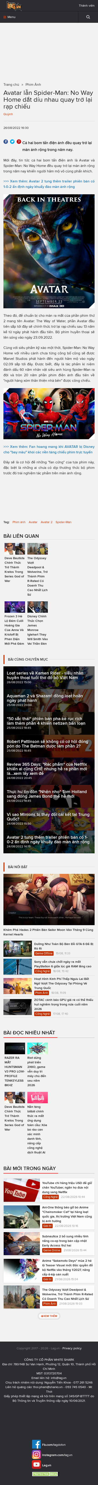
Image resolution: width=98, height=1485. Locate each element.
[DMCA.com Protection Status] (46, 1474)
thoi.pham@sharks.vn (48, 1387)
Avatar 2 (46, 522)
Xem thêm (50, 1315)
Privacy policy (72, 1348)
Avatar (33, 522)
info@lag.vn (59, 1378)
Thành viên (87, 5)
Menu (11, 17)
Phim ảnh (19, 522)
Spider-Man (64, 522)
